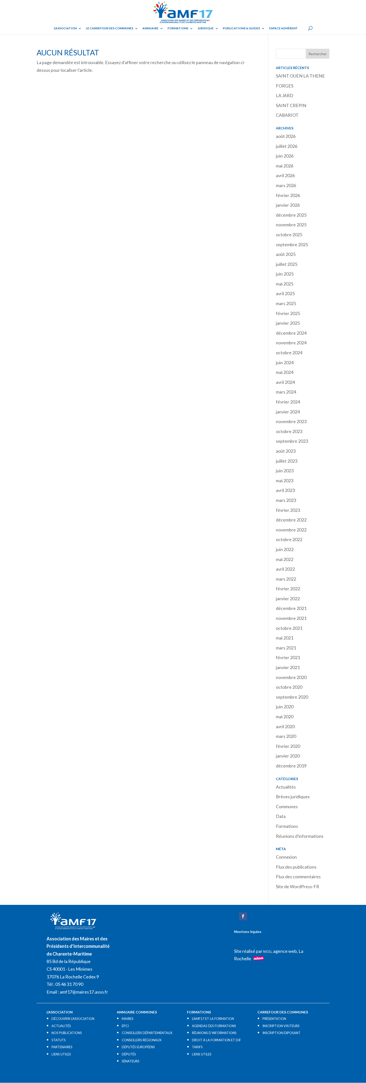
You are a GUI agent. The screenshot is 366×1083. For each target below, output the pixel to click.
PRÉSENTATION (274, 1019)
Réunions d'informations (299, 836)
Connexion (286, 857)
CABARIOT (287, 115)
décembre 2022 (291, 519)
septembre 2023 (292, 441)
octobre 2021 (289, 628)
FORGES (284, 85)
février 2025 (288, 313)
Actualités (286, 787)
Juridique (205, 28)
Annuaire (150, 28)
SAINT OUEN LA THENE (300, 76)
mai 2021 (284, 638)
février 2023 (288, 510)
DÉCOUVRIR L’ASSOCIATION (73, 1019)
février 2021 (288, 657)
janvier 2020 (288, 756)
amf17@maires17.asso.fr (84, 992)
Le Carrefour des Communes (109, 28)
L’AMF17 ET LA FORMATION (213, 1019)
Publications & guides (241, 28)
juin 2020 (285, 706)
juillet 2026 (286, 146)
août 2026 (286, 136)
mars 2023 (286, 500)
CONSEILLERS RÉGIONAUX (141, 1040)
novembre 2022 (291, 529)
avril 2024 (285, 382)
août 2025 (286, 254)
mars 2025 (286, 303)
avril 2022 (285, 569)
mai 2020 (284, 716)
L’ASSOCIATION (65, 28)
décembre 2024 (291, 333)
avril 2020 (285, 726)
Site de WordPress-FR (297, 886)
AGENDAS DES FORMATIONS (214, 1026)
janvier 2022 (288, 598)
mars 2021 (286, 647)
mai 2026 (284, 165)
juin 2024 (285, 362)
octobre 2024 (289, 352)
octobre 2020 (289, 687)
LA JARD (284, 95)
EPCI (125, 1026)
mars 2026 (286, 185)
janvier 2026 (288, 205)
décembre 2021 (291, 608)
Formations (178, 28)
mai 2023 (284, 480)
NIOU (267, 952)
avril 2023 (285, 490)
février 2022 (288, 588)
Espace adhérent (283, 28)
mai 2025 (284, 283)
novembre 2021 (291, 618)
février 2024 (288, 401)
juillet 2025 (286, 264)
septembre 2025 (292, 244)
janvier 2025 (288, 323)
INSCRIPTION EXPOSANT (281, 1033)
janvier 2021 (288, 667)
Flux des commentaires (298, 876)
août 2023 (286, 451)
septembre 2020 (292, 697)
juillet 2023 (286, 461)
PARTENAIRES (62, 1047)
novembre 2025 (291, 224)
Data (281, 816)
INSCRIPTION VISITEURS (281, 1026)
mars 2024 (286, 392)
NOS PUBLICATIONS (67, 1033)
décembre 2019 (291, 765)
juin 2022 (285, 549)
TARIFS (197, 1047)
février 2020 (288, 746)
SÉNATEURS (130, 1061)
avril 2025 (285, 293)
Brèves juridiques (293, 796)
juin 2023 (285, 470)
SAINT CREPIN (291, 105)
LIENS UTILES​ (61, 1054)
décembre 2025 (291, 215)
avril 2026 (285, 175)
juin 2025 (285, 274)
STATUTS (59, 1040)
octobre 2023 (289, 431)
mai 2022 (284, 559)
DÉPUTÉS (129, 1054)
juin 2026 (285, 156)
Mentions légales (247, 932)
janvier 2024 (288, 411)
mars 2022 (286, 579)
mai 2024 (284, 372)
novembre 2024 (291, 342)
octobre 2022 (289, 539)
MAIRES (127, 1019)
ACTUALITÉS (61, 1026)
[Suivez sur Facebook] (243, 916)
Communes (287, 806)
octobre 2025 (289, 234)
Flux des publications (296, 867)
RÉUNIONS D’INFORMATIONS (214, 1033)
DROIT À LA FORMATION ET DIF (216, 1040)
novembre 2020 (291, 677)
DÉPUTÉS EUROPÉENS (138, 1047)
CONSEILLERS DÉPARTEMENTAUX (147, 1033)
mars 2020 (286, 736)
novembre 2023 (291, 421)
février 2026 (288, 195)
